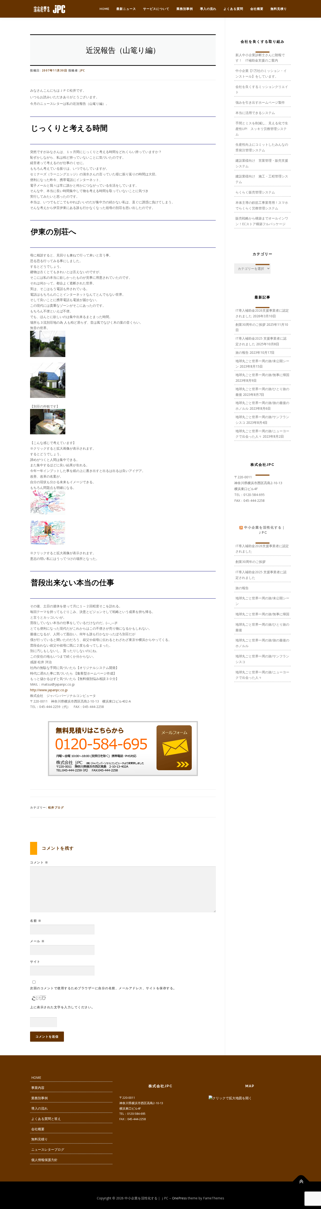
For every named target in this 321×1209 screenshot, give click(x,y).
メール (37, 941)
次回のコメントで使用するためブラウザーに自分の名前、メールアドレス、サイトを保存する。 (103, 988)
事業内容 (37, 1087)
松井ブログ (56, 807)
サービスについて (156, 9)
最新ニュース (126, 9)
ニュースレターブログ (47, 1149)
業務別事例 (184, 9)
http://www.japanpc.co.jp (49, 690)
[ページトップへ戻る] (301, 1181)
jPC (82, 70)
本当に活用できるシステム (255, 112)
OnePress (179, 1198)
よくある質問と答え (46, 1118)
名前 (35, 921)
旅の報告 (242, 352)
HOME (104, 9)
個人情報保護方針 (44, 1160)
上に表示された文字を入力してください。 (62, 1007)
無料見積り (278, 9)
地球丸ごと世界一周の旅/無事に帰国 (262, 375)
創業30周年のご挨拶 (250, 324)
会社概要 (256, 9)
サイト (35, 961)
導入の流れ (208, 9)
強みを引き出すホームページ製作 (260, 102)
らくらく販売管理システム (255, 192)
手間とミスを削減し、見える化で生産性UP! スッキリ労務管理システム (261, 129)
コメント (39, 862)
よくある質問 (233, 9)
